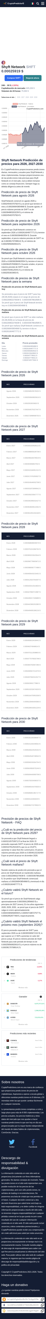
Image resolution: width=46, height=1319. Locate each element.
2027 (23, 97)
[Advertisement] (23, 24)
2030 (35, 97)
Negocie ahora (32, 78)
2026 (18, 97)
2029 (31, 97)
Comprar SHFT (14, 78)
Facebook (33, 1147)
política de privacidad (10, 1265)
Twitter (12, 1147)
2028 (27, 97)
